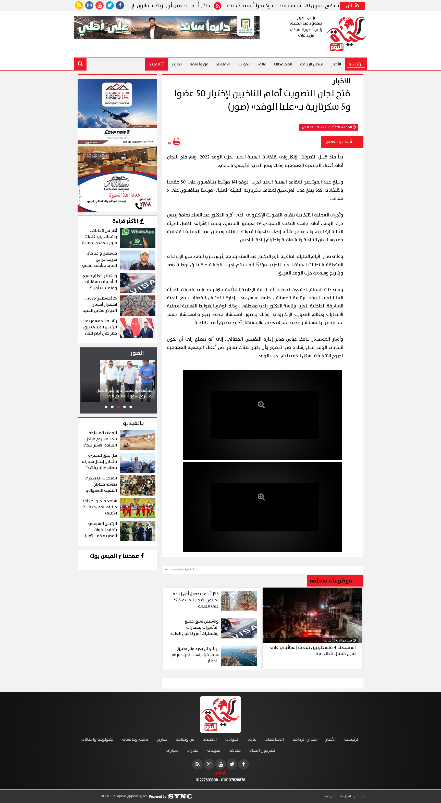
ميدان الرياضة (311, 64)
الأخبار (336, 64)
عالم (262, 64)
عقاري (193, 750)
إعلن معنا (329, 796)
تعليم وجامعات (135, 739)
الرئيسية (356, 64)
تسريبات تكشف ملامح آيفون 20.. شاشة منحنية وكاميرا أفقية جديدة (322, 6)
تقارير (177, 64)
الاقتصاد (223, 64)
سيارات (172, 750)
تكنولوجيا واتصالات (97, 739)
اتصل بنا (345, 796)
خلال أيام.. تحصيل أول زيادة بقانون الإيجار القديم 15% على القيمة (164, 6)
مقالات (235, 750)
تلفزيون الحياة (262, 750)
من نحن (359, 796)
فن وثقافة (199, 64)
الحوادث (244, 64)
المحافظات (283, 64)
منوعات (213, 750)
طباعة (169, 143)
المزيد (155, 64)
